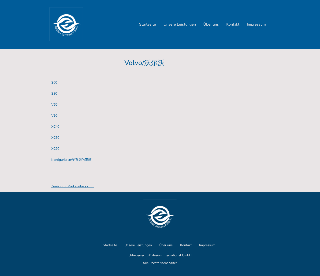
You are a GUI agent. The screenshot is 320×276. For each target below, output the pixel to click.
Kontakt (232, 24)
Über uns (211, 24)
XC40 (55, 126)
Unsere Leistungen (180, 24)
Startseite (147, 24)
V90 (54, 115)
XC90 (55, 148)
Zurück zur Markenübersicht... (72, 186)
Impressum (256, 24)
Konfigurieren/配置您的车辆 (71, 159)
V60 (54, 104)
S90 (54, 93)
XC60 (55, 137)
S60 (54, 82)
